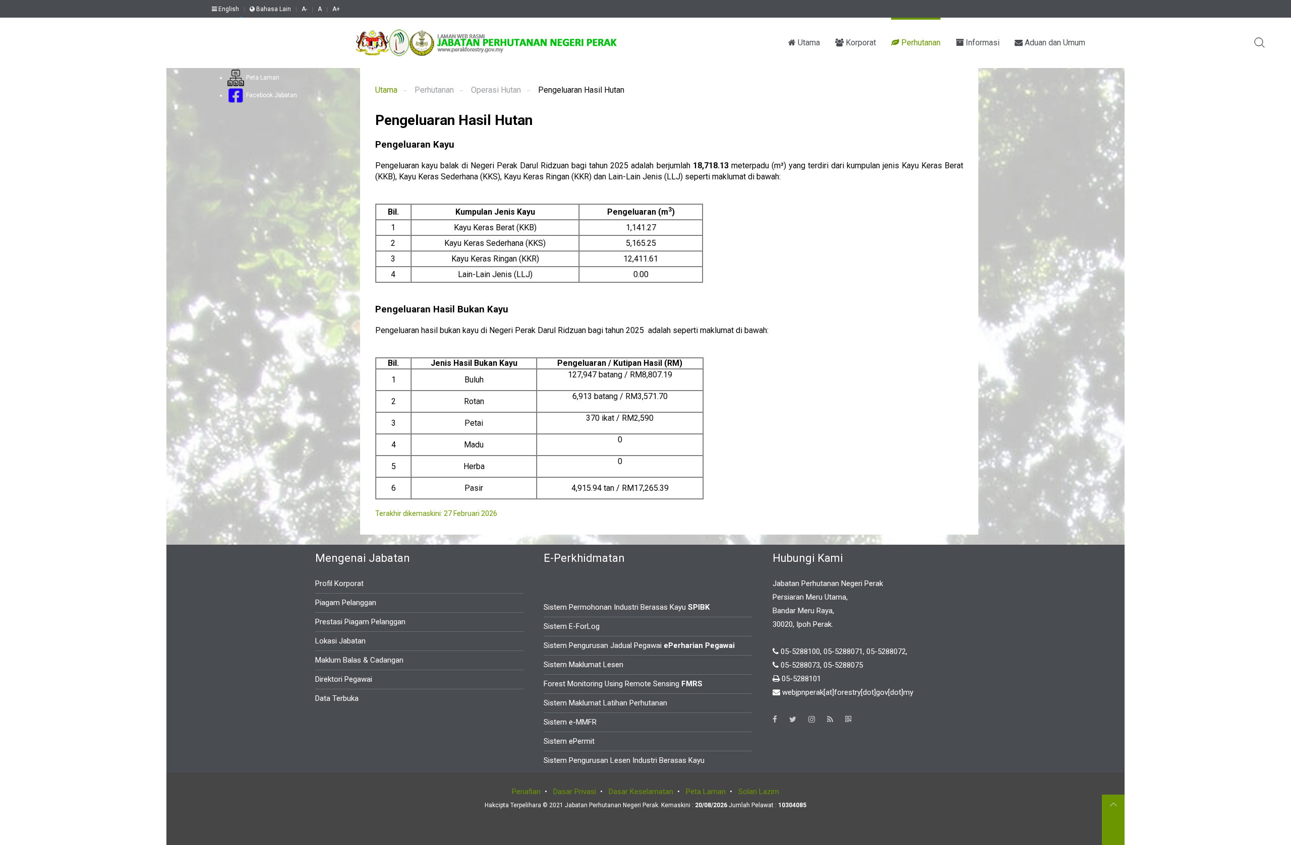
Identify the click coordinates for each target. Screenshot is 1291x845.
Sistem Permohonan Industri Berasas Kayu (627, 607)
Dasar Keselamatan (641, 791)
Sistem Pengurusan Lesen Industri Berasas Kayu (624, 760)
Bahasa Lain (273, 9)
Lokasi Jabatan (340, 640)
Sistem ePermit (569, 741)
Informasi (982, 42)
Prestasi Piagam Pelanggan (360, 621)
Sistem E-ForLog (572, 626)
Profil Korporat (339, 583)
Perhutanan (920, 42)
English (228, 9)
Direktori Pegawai (343, 679)
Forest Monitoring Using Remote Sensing (623, 683)
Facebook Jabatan (271, 95)
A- (304, 9)
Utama (808, 42)
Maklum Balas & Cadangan (359, 660)
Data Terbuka (337, 698)
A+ (336, 9)
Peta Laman (262, 77)
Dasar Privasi (574, 791)
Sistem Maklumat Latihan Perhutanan (605, 702)
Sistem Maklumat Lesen (583, 664)
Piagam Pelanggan (345, 602)
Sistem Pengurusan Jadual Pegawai (639, 645)
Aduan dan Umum (1054, 42)
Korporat (860, 42)
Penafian (526, 791)
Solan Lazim (758, 791)
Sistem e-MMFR (570, 722)
